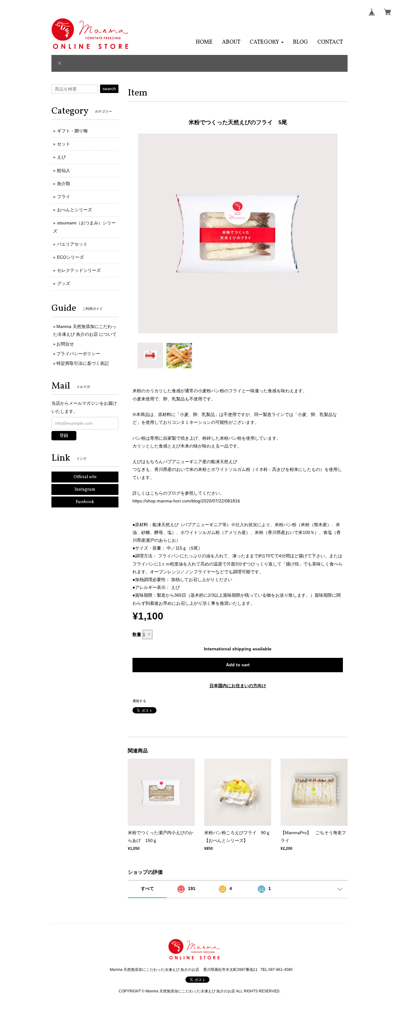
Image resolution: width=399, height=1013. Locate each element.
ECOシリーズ (70, 257)
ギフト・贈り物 (72, 130)
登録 (64, 435)
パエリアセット (72, 244)
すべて (147, 888)
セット (63, 143)
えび (61, 156)
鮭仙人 (63, 170)
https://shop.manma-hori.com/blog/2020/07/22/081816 (186, 500)
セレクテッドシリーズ (79, 270)
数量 (136, 634)
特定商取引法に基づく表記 (82, 363)
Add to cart (238, 664)
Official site (85, 477)
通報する (139, 701)
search (109, 88)
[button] (266, 42)
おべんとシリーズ (74, 209)
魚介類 (63, 183)
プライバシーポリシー (78, 353)
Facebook (85, 502)
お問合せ (65, 343)
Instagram (85, 489)
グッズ (63, 283)
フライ (63, 196)
